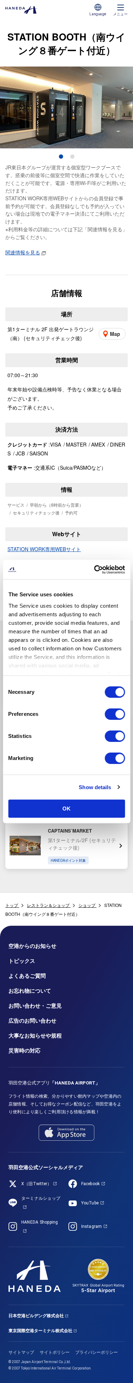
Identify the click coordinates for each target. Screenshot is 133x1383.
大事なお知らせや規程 (35, 1036)
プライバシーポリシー (96, 1352)
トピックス (22, 961)
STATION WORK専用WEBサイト (44, 549)
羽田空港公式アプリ (54, 1083)
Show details (95, 787)
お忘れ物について (30, 991)
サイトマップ (21, 1352)
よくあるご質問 (27, 976)
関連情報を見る (22, 252)
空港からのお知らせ (32, 946)
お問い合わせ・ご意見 (35, 1006)
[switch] (115, 714)
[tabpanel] (66, 107)
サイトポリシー (55, 1352)
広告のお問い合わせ (32, 1021)
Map (115, 333)
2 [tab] (72, 156)
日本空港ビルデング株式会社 (36, 1315)
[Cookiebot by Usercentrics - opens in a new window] (95, 569)
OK (66, 809)
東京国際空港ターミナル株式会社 (40, 1330)
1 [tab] (61, 156)
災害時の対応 (24, 1050)
